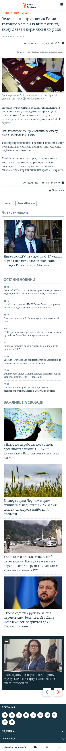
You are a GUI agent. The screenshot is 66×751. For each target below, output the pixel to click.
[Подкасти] (47, 747)
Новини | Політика (14, 13)
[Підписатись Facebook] (5, 715)
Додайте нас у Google (15, 747)
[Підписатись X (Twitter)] (19, 715)
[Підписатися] (12, 722)
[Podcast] (5, 722)
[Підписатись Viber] (40, 715)
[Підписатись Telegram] (47, 715)
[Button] (30, 43)
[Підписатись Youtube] (26, 715)
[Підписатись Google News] (12, 715)
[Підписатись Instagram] (33, 715)
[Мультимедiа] (35, 747)
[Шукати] (58, 747)
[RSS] (54, 715)
